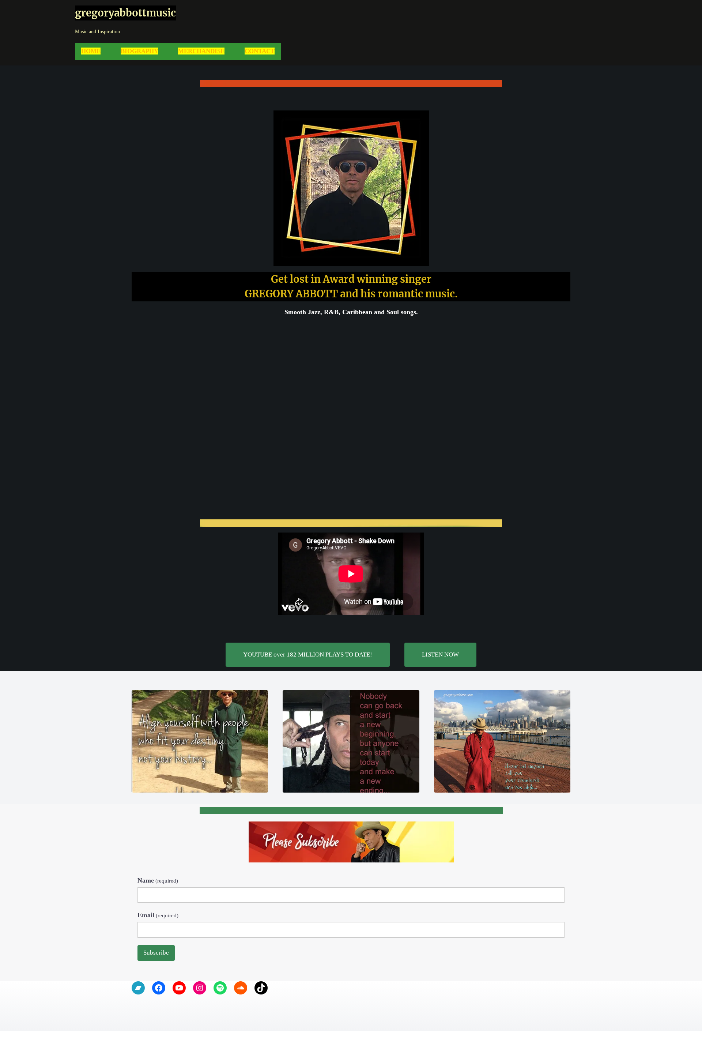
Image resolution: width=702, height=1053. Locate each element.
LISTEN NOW (440, 654)
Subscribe (156, 952)
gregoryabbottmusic (125, 13)
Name (157, 880)
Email (157, 915)
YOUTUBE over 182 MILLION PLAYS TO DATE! (307, 654)
